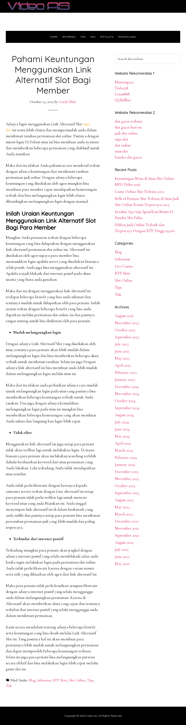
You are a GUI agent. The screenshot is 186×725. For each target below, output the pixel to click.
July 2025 (122, 344)
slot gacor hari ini (128, 127)
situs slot (121, 151)
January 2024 (125, 464)
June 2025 (122, 351)
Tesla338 (121, 88)
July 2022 (122, 549)
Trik (9, 686)
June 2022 (122, 556)
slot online (123, 145)
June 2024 (122, 429)
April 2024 (123, 443)
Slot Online (77, 680)
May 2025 (122, 358)
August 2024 (124, 415)
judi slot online (126, 133)
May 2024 (122, 436)
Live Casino (124, 266)
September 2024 (127, 408)
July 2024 (122, 422)
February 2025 (126, 372)
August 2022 (124, 542)
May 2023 (122, 507)
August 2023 (124, 500)
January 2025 (125, 379)
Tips (90, 680)
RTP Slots (60, 680)
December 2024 (127, 386)
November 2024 (127, 393)
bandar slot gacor (128, 157)
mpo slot (121, 139)
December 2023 (126, 471)
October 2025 (125, 330)
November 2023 (127, 478)
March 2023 (124, 514)
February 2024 (126, 457)
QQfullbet (123, 100)
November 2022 (127, 528)
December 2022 (126, 521)
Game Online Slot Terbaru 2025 (139, 191)
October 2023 (125, 485)
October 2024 (125, 400)
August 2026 (124, 315)
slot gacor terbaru (128, 121)
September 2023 (127, 493)
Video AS (38, 6)
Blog (32, 680)
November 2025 (127, 323)
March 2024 (124, 450)
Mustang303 (124, 82)
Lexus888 (122, 94)
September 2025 (127, 337)
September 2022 (127, 535)
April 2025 (123, 365)
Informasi (44, 680)
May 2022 (122, 563)
